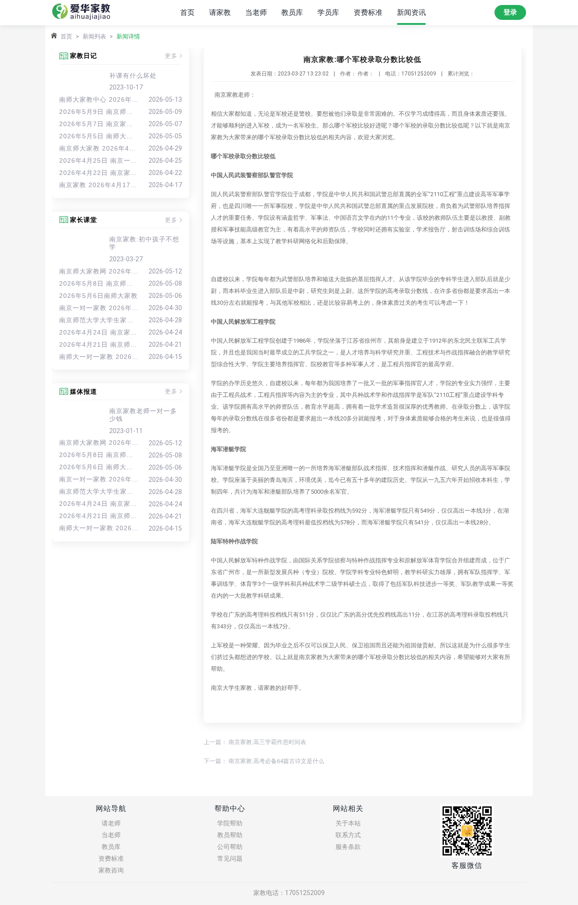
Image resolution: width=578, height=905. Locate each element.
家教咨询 (111, 870)
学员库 (328, 12)
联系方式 (348, 835)
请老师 (111, 823)
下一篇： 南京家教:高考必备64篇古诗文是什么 (264, 761)
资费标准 (368, 12)
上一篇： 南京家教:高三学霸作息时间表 (255, 742)
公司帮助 (229, 846)
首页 (187, 12)
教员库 (292, 12)
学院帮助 (229, 823)
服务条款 (348, 846)
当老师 (256, 12)
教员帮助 (229, 835)
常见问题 (229, 858)
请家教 (220, 12)
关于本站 (348, 823)
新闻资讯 (411, 12)
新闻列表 (94, 36)
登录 (510, 12)
